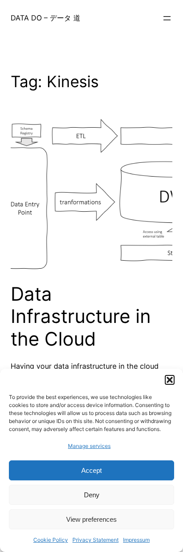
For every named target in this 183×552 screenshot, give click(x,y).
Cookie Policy (50, 539)
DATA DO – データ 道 (45, 17)
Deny (91, 495)
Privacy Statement (95, 539)
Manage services (89, 446)
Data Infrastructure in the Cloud (81, 316)
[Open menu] (167, 18)
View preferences (91, 519)
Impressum (136, 539)
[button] (169, 379)
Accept (91, 470)
